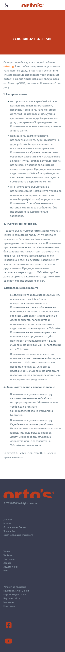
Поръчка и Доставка (15, 594)
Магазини (9, 602)
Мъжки (7, 523)
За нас (7, 551)
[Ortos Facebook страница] (8, 625)
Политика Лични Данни (16, 590)
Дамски (8, 519)
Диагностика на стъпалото (18, 534)
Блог (6, 570)
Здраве (7, 562)
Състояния (9, 559)
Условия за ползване (15, 586)
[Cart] (7, 5)
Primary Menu (59, 4)
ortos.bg (9, 66)
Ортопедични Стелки (15, 527)
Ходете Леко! (11, 566)
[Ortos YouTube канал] (8, 641)
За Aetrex (9, 555)
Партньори (9, 606)
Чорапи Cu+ (10, 531)
